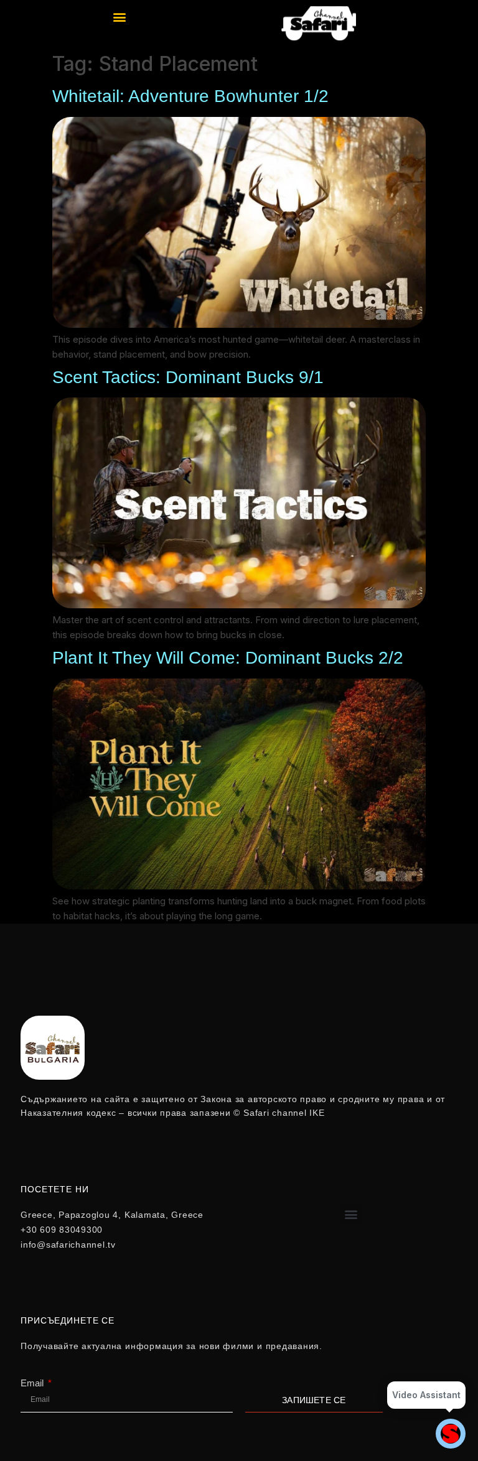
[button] (120, 16)
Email (33, 1383)
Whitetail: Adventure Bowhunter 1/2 (190, 96)
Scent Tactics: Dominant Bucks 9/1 (188, 377)
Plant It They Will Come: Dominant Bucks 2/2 (227, 657)
